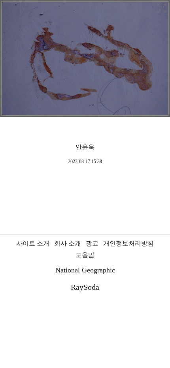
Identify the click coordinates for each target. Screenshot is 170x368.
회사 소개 (67, 243)
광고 (92, 243)
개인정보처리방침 (128, 243)
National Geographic (85, 270)
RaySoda (85, 287)
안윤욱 (85, 147)
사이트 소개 (32, 243)
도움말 (85, 255)
